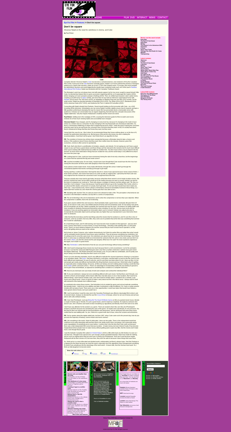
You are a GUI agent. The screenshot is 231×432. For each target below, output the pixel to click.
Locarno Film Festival (100, 385)
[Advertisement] (132, 6)
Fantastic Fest (106, 375)
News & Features (119, 418)
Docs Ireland (103, 392)
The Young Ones (146, 99)
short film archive (158, 377)
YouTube (124, 375)
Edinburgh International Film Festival (101, 383)
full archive (156, 375)
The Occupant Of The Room (150, 76)
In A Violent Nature (96, 333)
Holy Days (144, 42)
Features (80, 22)
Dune (84, 258)
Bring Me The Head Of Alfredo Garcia (100, 300)
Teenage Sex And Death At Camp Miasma (151, 51)
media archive (157, 378)
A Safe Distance (146, 87)
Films (109, 418)
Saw (85, 84)
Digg (85, 353)
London (122, 400)
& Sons (143, 48)
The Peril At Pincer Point (148, 83)
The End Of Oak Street (148, 41)
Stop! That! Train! (146, 49)
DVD (112, 418)
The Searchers (145, 96)
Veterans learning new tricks (77, 408)
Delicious (76, 353)
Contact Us (129, 418)
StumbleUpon (114, 353)
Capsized (144, 64)
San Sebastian (98, 376)
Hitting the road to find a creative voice (75, 402)
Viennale (98, 375)
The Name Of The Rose (148, 95)
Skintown (144, 60)
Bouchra (143, 84)
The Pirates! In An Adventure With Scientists (151, 46)
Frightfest (110, 374)
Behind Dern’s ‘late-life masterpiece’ (75, 394)
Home (105, 418)
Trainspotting (145, 54)
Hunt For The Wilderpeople (149, 93)
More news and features (80, 414)
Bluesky (135, 378)
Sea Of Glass (145, 68)
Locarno (122, 396)
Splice (84, 98)
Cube (89, 82)
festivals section (103, 401)
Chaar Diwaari (145, 81)
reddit (104, 353)
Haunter (66, 99)
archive (103, 398)
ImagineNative (106, 394)
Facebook (94, 353)
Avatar (69, 266)
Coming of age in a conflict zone (76, 387)
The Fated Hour (146, 77)
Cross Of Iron (101, 295)
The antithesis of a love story (77, 381)
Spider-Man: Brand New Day (149, 70)
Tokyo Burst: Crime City (148, 71)
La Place (143, 80)
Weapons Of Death (147, 98)
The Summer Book (146, 79)
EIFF (121, 393)
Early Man (144, 39)
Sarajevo (122, 387)
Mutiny (143, 44)
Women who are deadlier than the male (77, 374)
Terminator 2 (74, 245)
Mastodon (127, 378)
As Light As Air (145, 74)
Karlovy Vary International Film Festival (101, 389)
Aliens (73, 240)
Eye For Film (69, 22)
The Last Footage (146, 86)
